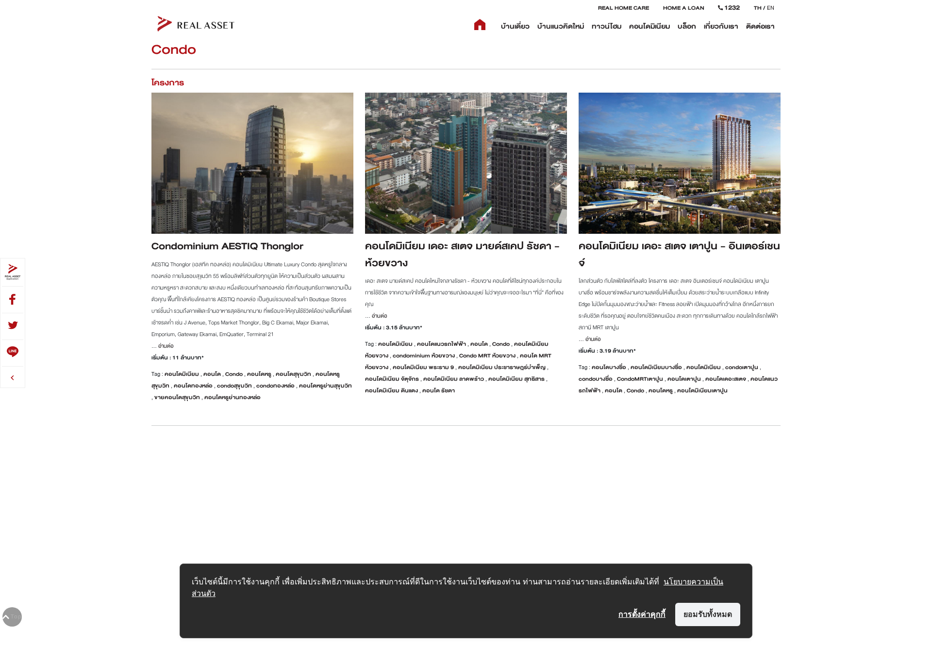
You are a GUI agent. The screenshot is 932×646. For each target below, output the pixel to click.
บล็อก (687, 26)
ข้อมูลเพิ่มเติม (252, 153)
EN (770, 8)
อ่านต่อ (165, 346)
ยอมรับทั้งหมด (707, 614)
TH (758, 8)
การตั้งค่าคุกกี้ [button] (642, 614)
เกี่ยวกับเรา (721, 26)
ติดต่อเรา (760, 26)
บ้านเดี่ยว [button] (515, 26)
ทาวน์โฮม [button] (606, 26)
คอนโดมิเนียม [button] (649, 26)
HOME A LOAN (683, 8)
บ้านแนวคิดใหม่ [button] (560, 26)
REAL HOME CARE (623, 8)
